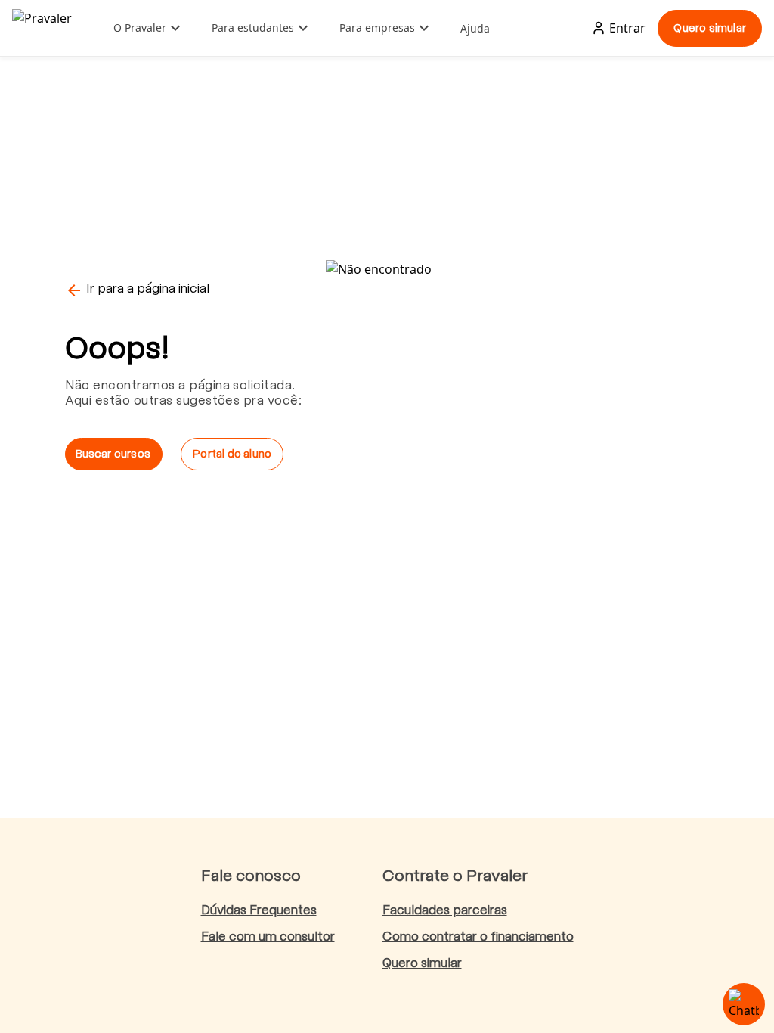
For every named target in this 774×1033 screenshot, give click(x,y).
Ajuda (475, 28)
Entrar (627, 28)
